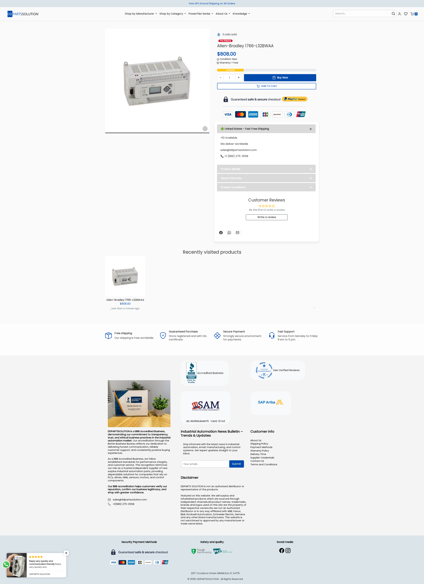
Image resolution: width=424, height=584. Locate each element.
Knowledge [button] (240, 14)
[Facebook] (282, 550)
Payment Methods (261, 447)
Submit (236, 464)
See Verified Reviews (286, 370)
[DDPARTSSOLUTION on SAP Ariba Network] (271, 403)
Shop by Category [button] (171, 14)
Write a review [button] (266, 217)
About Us (255, 440)
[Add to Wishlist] (205, 128)
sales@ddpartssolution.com (130, 499)
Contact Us (257, 461)
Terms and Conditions (263, 464)
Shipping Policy (259, 443)
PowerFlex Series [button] (199, 14)
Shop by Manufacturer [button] (140, 14)
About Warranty (231, 178)
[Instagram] (288, 550)
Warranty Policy (259, 450)
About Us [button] (222, 14)
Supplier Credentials (262, 457)
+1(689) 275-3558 (123, 504)
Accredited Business (210, 373)
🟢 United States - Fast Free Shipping (245, 129)
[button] (399, 14)
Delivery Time (258, 454)
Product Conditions (233, 187)
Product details (230, 169)
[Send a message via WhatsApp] (6, 564)
